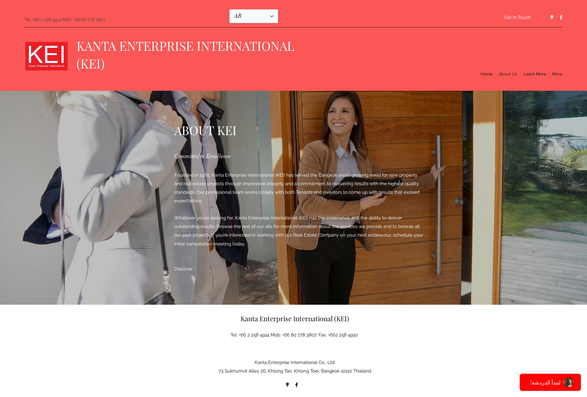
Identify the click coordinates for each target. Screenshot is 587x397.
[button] (534, 74)
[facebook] (561, 17)
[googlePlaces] (552, 17)
